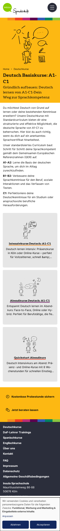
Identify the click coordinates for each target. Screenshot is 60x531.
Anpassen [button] (7, 516)
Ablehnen (15, 524)
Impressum (10, 465)
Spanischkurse (12, 437)
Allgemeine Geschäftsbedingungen (26, 476)
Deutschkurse (21, 69)
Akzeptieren (43, 524)
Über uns (9, 448)
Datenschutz (11, 471)
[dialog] (30, 514)
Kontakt (8, 453)
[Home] (16, 13)
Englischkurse (12, 443)
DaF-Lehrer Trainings (17, 432)
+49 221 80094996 (15, 496)
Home (6, 69)
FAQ (5, 460)
